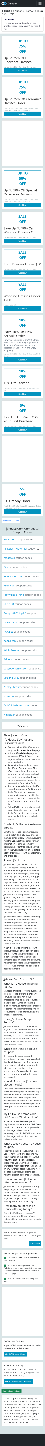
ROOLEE (17, 631)
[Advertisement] (22, 143)
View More (23, 726)
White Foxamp (20, 650)
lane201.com (19, 622)
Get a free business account (18, 1381)
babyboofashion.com (24, 668)
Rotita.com (18, 539)
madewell (18, 558)
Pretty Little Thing (22, 594)
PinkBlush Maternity (24, 548)
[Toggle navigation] (40, 3)
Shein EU (17, 604)
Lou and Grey (20, 677)
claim (29, 1416)
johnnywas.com (21, 576)
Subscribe (35, 1243)
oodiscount (10, 3)
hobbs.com (19, 641)
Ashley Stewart (21, 687)
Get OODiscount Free (15, 1354)
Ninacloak (18, 714)
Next (16, 520)
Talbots (16, 659)
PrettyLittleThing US (23, 613)
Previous (7, 520)
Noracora (17, 696)
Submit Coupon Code (11, 1391)
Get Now (22, 70)
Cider (15, 567)
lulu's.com (18, 585)
